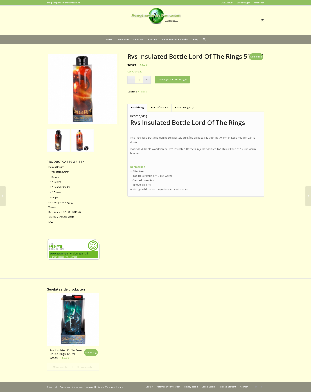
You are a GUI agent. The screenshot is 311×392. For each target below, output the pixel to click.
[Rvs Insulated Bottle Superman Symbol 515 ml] (308, 196)
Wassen (52, 207)
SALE (50, 221)
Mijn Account (227, 2)
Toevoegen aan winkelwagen (172, 79)
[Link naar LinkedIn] (256, 386)
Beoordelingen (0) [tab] (184, 107)
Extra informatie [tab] (159, 107)
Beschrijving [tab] (137, 107)
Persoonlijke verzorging (60, 202)
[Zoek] (203, 39)
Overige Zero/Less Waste (61, 216)
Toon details (85, 367)
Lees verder (61, 367)
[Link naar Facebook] (261, 386)
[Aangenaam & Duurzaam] (155, 20)
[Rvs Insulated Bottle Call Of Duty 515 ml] (3, 196)
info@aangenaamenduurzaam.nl (63, 2)
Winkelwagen (243, 2)
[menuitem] (227, 3)
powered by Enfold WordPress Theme (104, 387)
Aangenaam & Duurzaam (72, 387)
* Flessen (142, 91)
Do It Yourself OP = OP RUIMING (64, 212)
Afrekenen (259, 2)
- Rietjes (54, 197)
